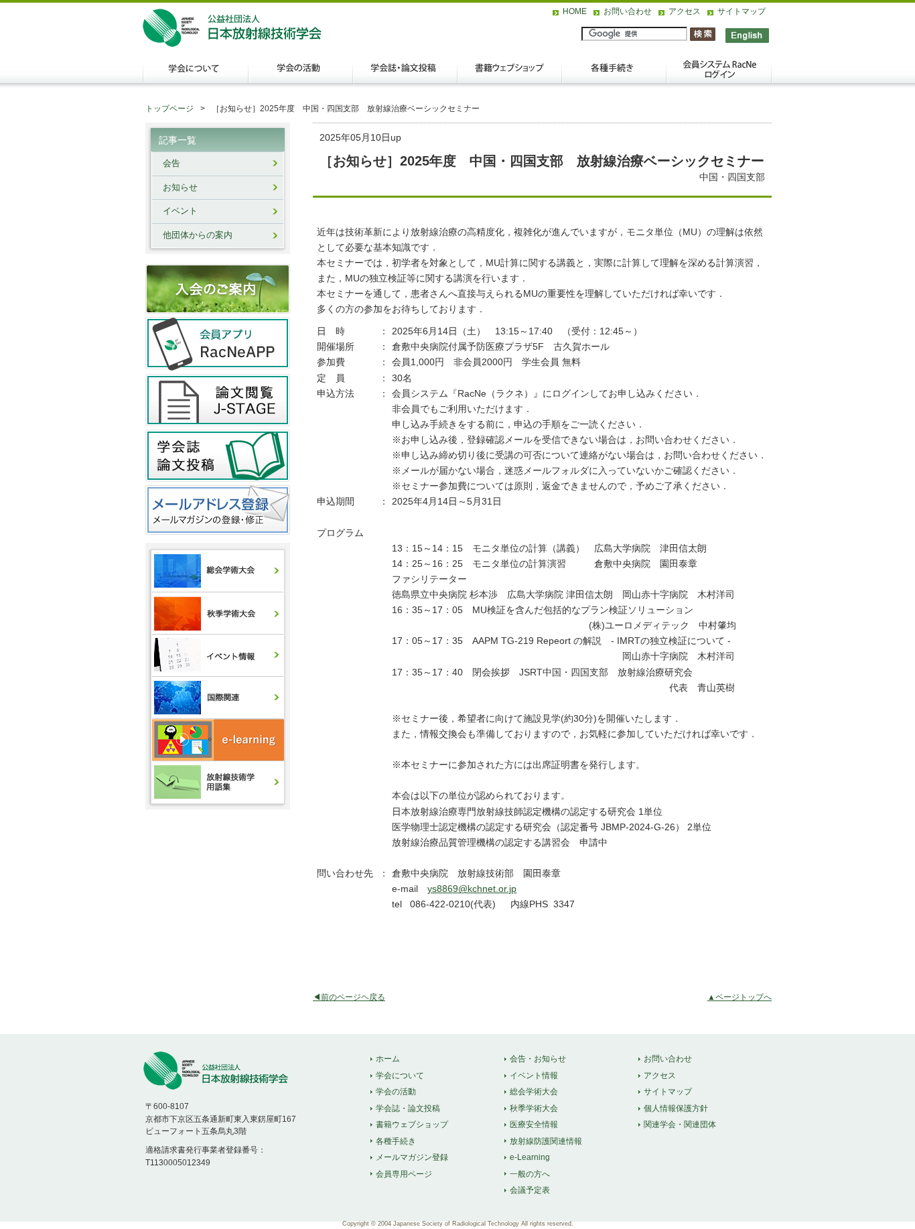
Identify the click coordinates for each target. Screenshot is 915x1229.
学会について (195, 74)
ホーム (388, 1058)
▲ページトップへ (739, 997)
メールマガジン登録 (412, 1157)
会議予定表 (530, 1190)
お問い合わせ (628, 11)
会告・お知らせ (538, 1058)
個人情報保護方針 (676, 1108)
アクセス (684, 11)
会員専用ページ (404, 1174)
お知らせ (180, 187)
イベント (180, 211)
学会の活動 (301, 74)
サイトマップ (741, 11)
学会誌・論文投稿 (405, 74)
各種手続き (614, 74)
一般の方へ (530, 1174)
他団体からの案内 (197, 235)
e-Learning (530, 1157)
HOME (575, 11)
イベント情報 (534, 1075)
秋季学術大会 (534, 1108)
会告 (171, 163)
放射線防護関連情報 (546, 1141)
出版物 (510, 74)
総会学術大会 (534, 1091)
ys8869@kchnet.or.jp (471, 889)
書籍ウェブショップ (412, 1124)
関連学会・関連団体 (680, 1124)
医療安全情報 (534, 1124)
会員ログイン (718, 74)
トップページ (169, 108)
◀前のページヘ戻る (349, 997)
